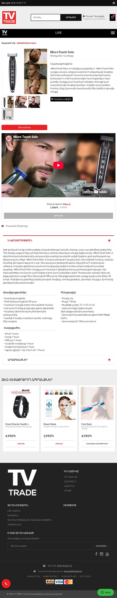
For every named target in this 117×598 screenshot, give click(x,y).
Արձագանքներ (18, 359)
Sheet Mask (11, 424)
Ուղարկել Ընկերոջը (16, 226)
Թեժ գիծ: (14, 3)
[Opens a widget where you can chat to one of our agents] (105, 592)
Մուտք (88, 16)
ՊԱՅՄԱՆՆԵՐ (14, 524)
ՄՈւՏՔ (67, 490)
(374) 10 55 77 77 (64, 566)
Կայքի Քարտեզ (50, 576)
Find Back (48, 424)
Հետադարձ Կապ (68, 576)
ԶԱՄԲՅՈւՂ (70, 481)
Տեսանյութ (24, 127)
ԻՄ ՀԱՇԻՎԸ (70, 477)
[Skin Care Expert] (97, 403)
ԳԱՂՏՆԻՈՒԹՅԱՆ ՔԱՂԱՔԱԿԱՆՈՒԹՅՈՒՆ (29, 520)
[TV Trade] (9, 17)
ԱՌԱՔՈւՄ (12, 515)
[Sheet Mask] (21, 403)
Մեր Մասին (85, 576)
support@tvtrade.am (73, 571)
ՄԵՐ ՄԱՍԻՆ (14, 511)
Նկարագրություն (20, 240)
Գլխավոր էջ (8, 43)
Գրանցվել (99, 16)
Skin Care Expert (90, 424)
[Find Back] (59, 403)
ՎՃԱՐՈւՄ (69, 486)
